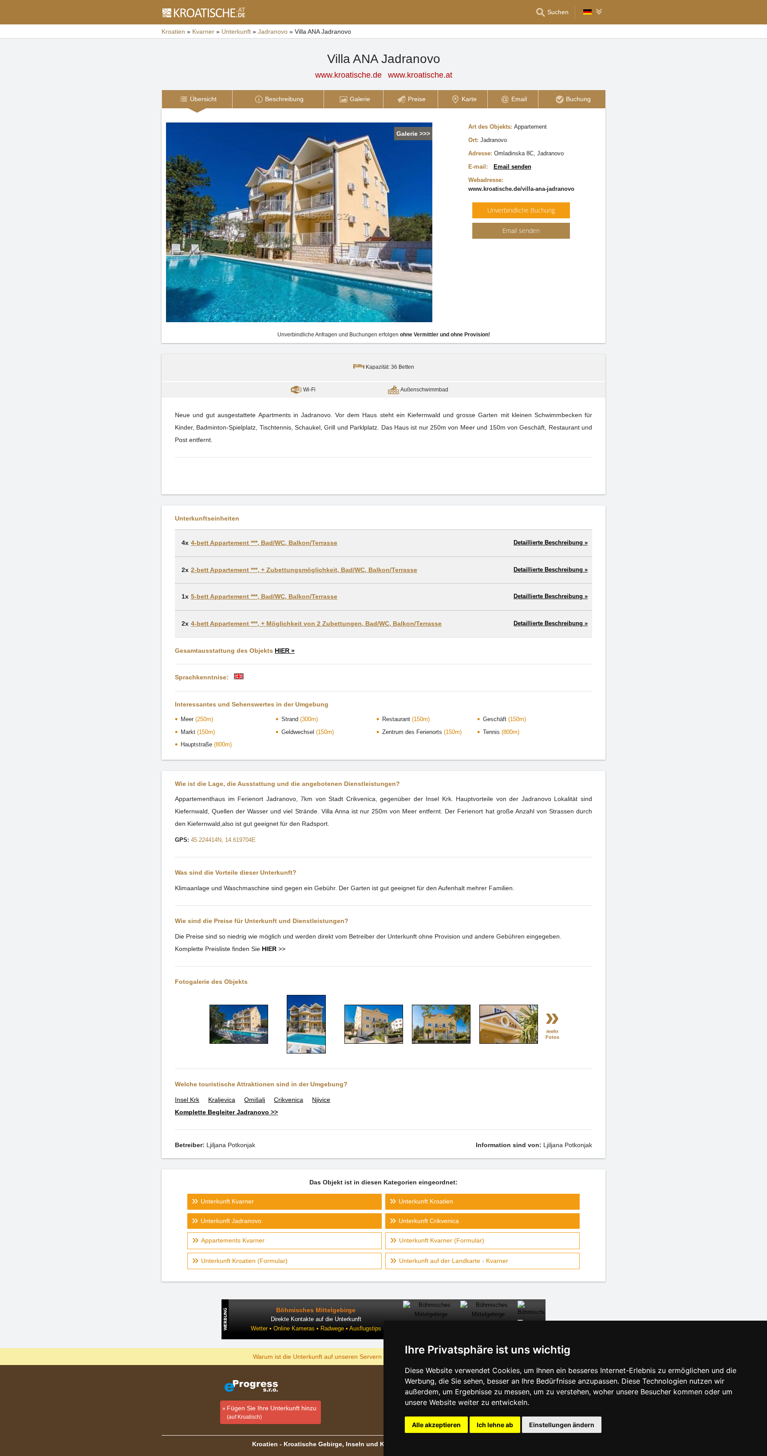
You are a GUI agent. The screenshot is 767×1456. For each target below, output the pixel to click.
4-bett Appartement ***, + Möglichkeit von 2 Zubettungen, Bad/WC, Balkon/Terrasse (316, 623)
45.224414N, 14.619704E (223, 840)
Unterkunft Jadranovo (231, 1220)
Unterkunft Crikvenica (429, 1220)
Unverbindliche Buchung (521, 210)
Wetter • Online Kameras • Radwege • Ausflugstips (316, 1328)
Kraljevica (221, 1099)
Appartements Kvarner (233, 1240)
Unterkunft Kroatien (426, 1201)
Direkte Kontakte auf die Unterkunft (316, 1319)
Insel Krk (187, 1099)
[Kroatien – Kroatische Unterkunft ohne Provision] (203, 12)
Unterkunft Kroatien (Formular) (244, 1260)
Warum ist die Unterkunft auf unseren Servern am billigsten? (337, 1356)
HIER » (285, 650)
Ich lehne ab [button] (495, 1424)
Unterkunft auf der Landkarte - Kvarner (453, 1260)
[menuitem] (197, 99)
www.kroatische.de (348, 75)
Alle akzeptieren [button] (436, 1424)
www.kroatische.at (420, 75)
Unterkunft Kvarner (227, 1201)
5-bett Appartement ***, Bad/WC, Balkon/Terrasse (264, 596)
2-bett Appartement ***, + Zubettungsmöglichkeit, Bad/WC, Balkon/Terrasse (304, 569)
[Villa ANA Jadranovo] (239, 1041)
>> (273, 948)
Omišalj (254, 1099)
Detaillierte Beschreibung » (551, 542)
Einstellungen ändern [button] (561, 1424)
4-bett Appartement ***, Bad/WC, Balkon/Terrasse (264, 542)
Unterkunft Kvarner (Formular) (441, 1240)
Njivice (321, 1099)
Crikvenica (288, 1099)
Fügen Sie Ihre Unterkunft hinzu (271, 1412)
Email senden (512, 166)
